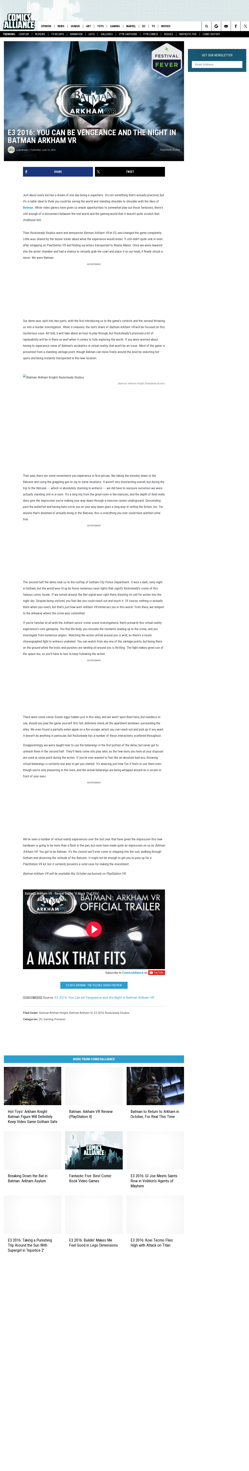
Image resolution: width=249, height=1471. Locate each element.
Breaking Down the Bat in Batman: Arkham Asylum (27, 1178)
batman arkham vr (81, 1012)
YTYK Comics (150, 34)
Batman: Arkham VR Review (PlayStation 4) (91, 1114)
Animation (76, 34)
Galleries (107, 34)
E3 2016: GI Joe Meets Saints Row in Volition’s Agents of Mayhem (154, 1180)
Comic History (211, 34)
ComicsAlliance (133, 973)
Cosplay (24, 34)
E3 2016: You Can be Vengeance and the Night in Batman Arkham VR (104, 997)
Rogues (168, 34)
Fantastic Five (188, 34)
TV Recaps (57, 34)
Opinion (46, 26)
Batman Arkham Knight (53, 1012)
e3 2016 (99, 1012)
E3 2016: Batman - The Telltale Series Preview (94, 985)
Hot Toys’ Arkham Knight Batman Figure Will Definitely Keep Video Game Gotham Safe (32, 1116)
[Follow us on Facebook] (235, 26)
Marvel (131, 26)
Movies (165, 26)
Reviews (40, 34)
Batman (28, 207)
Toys (100, 26)
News (61, 26)
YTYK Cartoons (128, 34)
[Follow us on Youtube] (226, 26)
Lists (92, 34)
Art (88, 26)
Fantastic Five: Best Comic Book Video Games (90, 1178)
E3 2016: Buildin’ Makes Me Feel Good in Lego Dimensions (93, 1242)
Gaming (115, 26)
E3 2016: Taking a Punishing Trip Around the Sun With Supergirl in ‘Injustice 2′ (30, 1245)
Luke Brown (22, 149)
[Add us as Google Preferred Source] (216, 26)
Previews (60, 1019)
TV (153, 26)
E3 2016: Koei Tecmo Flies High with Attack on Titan (152, 1242)
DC (143, 26)
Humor (75, 26)
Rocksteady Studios (117, 1012)
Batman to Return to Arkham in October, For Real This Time (155, 1114)
